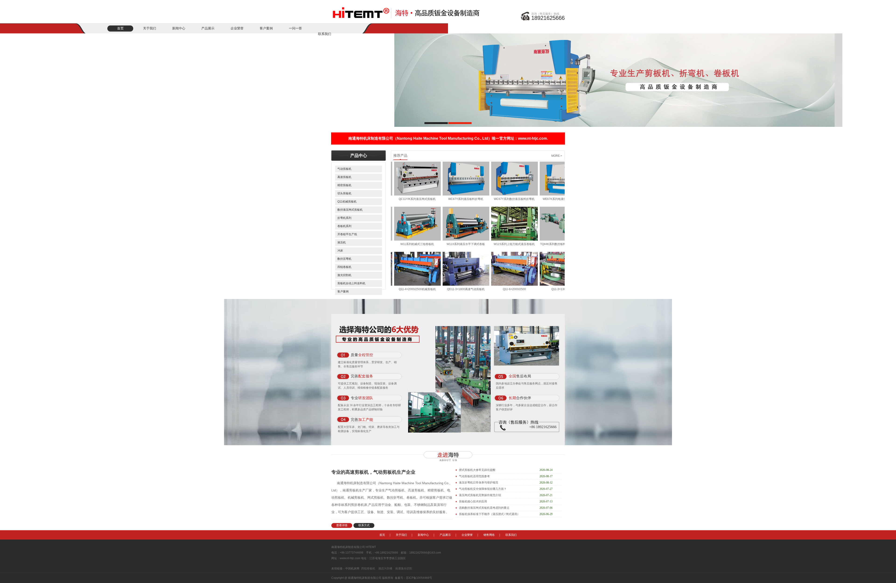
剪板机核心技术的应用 (472, 501)
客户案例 (266, 28)
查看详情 (341, 525)
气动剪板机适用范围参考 (474, 476)
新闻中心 (178, 28)
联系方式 (364, 525)
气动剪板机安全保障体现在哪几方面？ (482, 489)
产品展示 (207, 28)
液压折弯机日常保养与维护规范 (478, 482)
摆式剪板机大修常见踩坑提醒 (476, 470)
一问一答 (295, 28)
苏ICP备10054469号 (419, 577)
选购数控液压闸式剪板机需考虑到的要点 (483, 507)
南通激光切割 (403, 568)
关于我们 (149, 28)
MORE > (556, 155)
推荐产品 (400, 155)
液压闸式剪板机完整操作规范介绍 (479, 495)
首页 (120, 28)
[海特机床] (407, 9)
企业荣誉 (237, 28)
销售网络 (489, 535)
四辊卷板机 (368, 568)
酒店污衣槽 (385, 568)
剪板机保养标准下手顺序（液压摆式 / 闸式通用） (489, 514)
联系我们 (511, 535)
